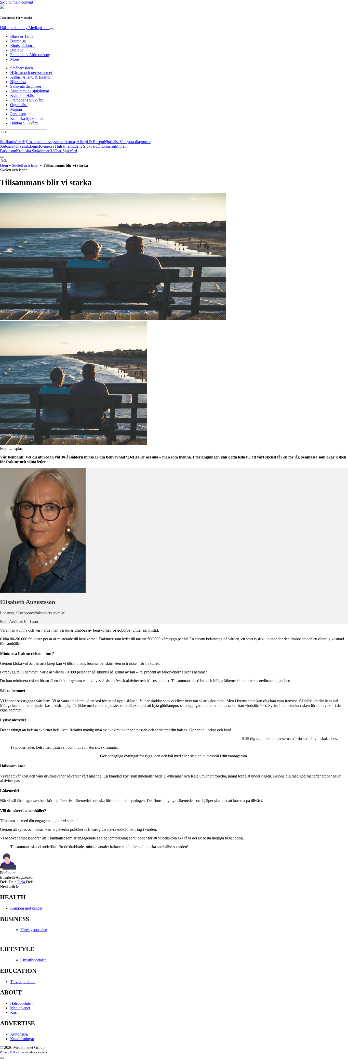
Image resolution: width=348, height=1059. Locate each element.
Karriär (16, 1012)
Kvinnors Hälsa (22, 95)
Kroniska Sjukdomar (27, 118)
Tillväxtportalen (22, 981)
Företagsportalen (33, 929)
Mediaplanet (20, 1008)
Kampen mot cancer (26, 908)
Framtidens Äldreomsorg (30, 55)
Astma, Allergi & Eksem (30, 77)
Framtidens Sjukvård (27, 100)
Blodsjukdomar (22, 45)
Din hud (16, 50)
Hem (4, 165)
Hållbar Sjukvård (24, 123)
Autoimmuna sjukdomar (29, 91)
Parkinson (18, 114)
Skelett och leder (25, 165)
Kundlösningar (22, 1039)
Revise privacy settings (33, 1052)
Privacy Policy (9, 1052)
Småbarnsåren (21, 68)
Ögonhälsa (19, 105)
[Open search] (2, 138)
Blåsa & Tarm (21, 36)
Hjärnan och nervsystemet (31, 72)
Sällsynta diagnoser (25, 86)
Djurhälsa (18, 41)
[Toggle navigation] (51, 29)
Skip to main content (16, 2)
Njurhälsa (18, 82)
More (14, 59)
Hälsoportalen (24, 27)
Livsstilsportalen (33, 960)
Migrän (16, 109)
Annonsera (19, 1034)
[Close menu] (2, 157)
